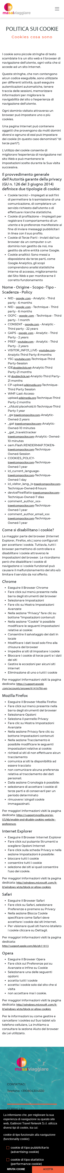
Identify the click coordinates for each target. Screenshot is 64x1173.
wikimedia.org (32, 385)
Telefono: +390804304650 (25, 1091)
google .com (23, 298)
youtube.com (26, 341)
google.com (32, 324)
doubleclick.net (22, 367)
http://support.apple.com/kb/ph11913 (25, 946)
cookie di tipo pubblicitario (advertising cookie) (30, 1150)
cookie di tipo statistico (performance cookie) (27, 1162)
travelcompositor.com (27, 415)
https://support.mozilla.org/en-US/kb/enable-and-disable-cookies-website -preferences (29, 820)
